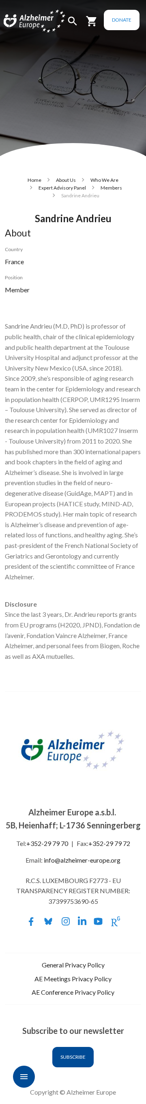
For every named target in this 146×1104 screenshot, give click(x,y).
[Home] (25, 21)
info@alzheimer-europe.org (82, 860)
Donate (121, 20)
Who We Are (104, 180)
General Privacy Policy (73, 965)
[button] (73, 25)
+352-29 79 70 (47, 843)
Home (34, 180)
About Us (66, 180)
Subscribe (73, 1057)
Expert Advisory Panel (62, 188)
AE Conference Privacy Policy (73, 992)
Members (111, 188)
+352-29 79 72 (109, 843)
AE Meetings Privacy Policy (73, 979)
